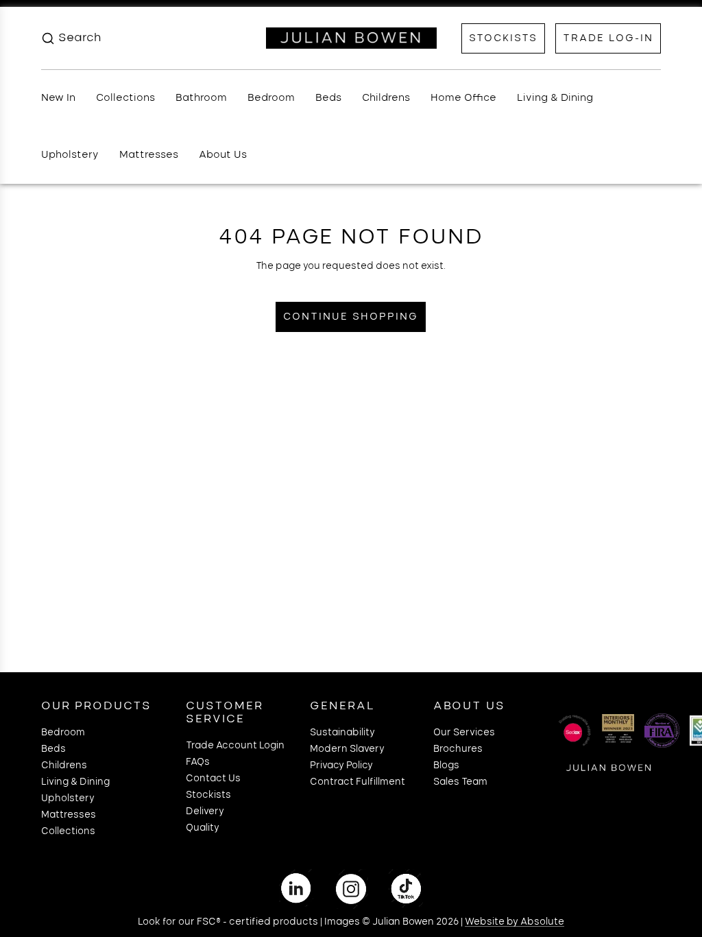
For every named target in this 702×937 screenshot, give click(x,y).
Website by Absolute (514, 922)
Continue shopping (350, 317)
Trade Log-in (608, 38)
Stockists (503, 38)
